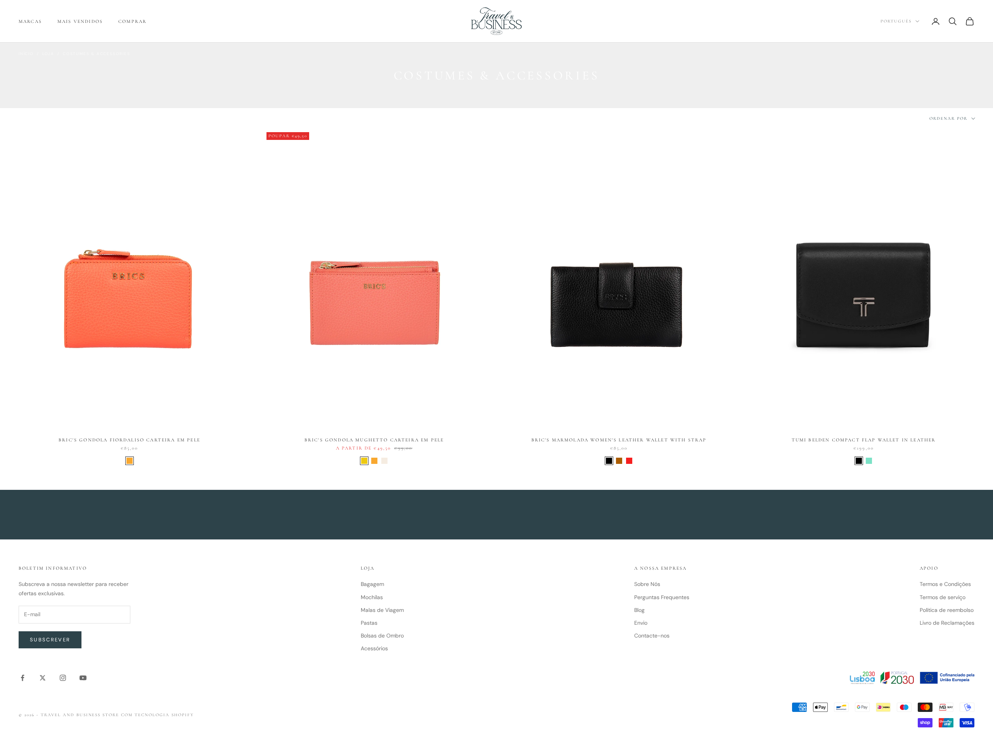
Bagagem (372, 584)
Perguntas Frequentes (661, 597)
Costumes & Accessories (96, 53)
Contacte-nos (651, 635)
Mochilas (372, 597)
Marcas (30, 21)
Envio (640, 622)
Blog (639, 609)
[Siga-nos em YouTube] (83, 678)
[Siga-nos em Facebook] (22, 678)
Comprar (132, 21)
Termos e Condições (945, 584)
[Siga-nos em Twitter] (43, 678)
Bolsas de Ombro (382, 635)
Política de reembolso (947, 609)
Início (26, 53)
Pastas (369, 622)
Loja (48, 53)
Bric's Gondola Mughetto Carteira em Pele (374, 440)
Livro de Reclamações (947, 622)
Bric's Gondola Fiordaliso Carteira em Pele (129, 440)
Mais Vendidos (80, 21)
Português (896, 21)
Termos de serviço (942, 597)
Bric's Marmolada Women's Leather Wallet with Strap (619, 440)
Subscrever (50, 639)
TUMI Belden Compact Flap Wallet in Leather (864, 440)
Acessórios (374, 648)
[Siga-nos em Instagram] (63, 678)
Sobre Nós (647, 584)
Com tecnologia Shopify (157, 714)
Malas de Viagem (382, 609)
